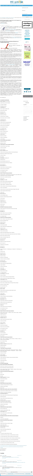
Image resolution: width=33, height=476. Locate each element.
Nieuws (3, 5)
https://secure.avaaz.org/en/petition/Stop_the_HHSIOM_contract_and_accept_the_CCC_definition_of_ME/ (13, 462)
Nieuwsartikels (3, 17)
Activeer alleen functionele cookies (19, 473)
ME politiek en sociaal (8, 17)
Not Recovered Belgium (25, 119)
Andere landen (12, 17)
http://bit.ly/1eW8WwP (7, 468)
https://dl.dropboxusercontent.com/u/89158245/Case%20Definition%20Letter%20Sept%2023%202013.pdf (13, 445)
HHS (7, 27)
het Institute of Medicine (13, 29)
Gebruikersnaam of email (25, 7)
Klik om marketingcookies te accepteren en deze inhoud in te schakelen (28, 96)
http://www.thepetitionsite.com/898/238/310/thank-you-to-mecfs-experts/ (10, 457)
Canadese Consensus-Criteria (17, 37)
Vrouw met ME (24, 120)
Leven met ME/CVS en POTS (26, 116)
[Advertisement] (10, 11)
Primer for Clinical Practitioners (10, 64)
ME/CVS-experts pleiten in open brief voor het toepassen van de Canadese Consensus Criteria (10, 21)
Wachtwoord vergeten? (27, 19)
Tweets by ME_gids (28, 96)
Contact (22, 5)
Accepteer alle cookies (10, 473)
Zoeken (20, 5)
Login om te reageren (4, 463)
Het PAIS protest (25, 118)
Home (1, 17)
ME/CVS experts (2, 23)
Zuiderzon (3, 455)
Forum (17, 5)
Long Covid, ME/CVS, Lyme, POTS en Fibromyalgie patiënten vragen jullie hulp (27, 32)
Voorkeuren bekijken (27, 473)
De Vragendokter (25, 117)
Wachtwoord (24, 10)
